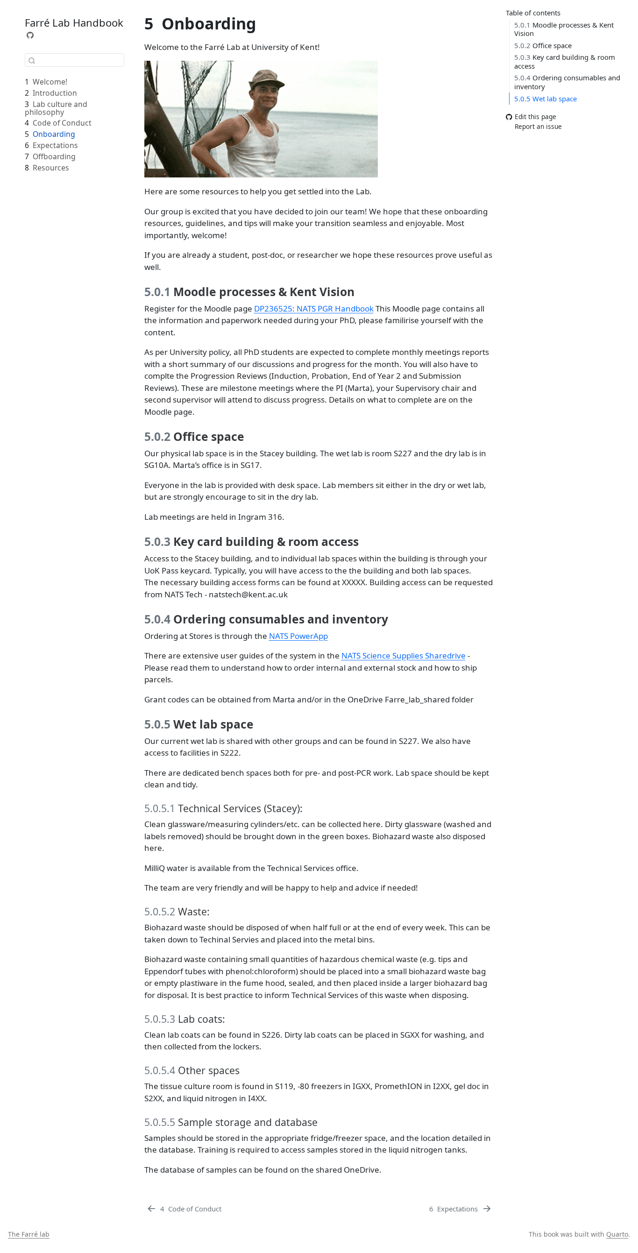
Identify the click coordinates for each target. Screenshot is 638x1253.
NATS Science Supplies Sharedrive (403, 655)
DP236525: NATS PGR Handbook (314, 308)
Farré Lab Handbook (74, 22)
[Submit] (31, 60)
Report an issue (538, 126)
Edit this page (535, 117)
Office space (543, 45)
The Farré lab (29, 1234)
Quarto (617, 1234)
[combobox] (74, 60)
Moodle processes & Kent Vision (564, 29)
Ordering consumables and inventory (567, 82)
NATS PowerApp (298, 635)
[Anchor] (362, 291)
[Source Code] (30, 35)
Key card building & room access (564, 61)
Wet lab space (545, 98)
